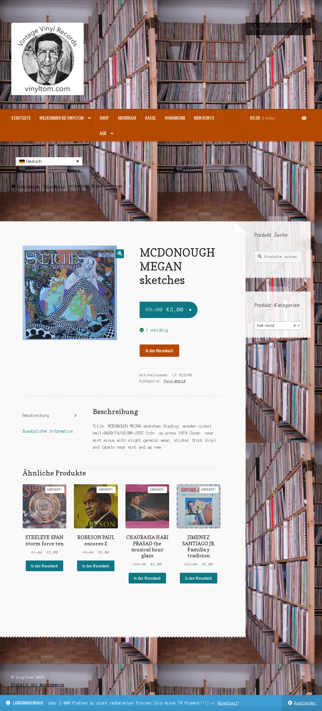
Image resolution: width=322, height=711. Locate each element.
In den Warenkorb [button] (44, 565)
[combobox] (278, 325)
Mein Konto (204, 118)
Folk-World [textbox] (276, 326)
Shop (104, 118)
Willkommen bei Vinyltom (61, 118)
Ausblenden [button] (305, 703)
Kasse (150, 118)
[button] (119, 253)
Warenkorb (175, 118)
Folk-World (54, 186)
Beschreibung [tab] (36, 415)
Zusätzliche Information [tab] (48, 431)
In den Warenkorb (159, 350)
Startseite (21, 118)
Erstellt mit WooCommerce (37, 685)
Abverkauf (227, 703)
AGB (103, 133)
